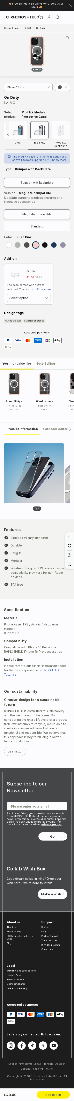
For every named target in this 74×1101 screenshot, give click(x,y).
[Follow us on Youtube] (54, 1045)
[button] (62, 87)
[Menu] (66, 17)
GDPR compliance (16, 984)
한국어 (49, 1068)
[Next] (70, 393)
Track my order (49, 940)
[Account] (49, 17)
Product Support (49, 936)
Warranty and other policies (21, 970)
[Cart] (41, 17)
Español (26, 1068)
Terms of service (15, 979)
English (12, 1063)
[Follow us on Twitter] (43, 1045)
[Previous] (8, 134)
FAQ (43, 931)
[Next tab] (70, 429)
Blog (9, 943)
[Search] (58, 17)
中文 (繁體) (25, 1063)
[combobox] (29, 298)
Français (48, 1063)
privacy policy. (51, 824)
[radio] (9, 245)
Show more (59, 159)
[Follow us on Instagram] (11, 1045)
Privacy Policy (14, 975)
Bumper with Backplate (37, 182)
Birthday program (50, 945)
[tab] (16, 363)
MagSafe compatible (37, 214)
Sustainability (14, 931)
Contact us (47, 949)
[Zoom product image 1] (34, 473)
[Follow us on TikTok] (32, 1045)
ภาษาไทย (38, 1068)
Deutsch (60, 1063)
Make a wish (51, 894)
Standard (37, 226)
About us (11, 927)
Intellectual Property (17, 988)
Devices (45, 927)
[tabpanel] (37, 601)
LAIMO (9, 103)
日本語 (37, 1063)
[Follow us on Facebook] (21, 1045)
